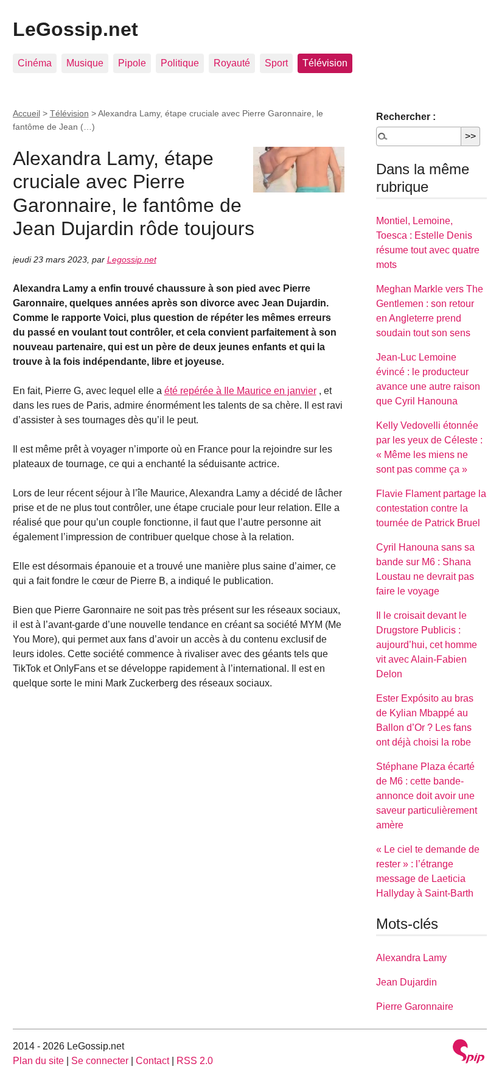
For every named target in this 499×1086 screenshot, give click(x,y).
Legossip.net (131, 259)
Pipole (132, 63)
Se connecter (99, 1061)
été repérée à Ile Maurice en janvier (240, 391)
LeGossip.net (75, 29)
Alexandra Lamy (411, 958)
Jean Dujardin (406, 982)
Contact (152, 1061)
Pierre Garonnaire (414, 1006)
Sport (276, 63)
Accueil (26, 113)
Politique (180, 63)
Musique (84, 63)
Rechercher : (406, 116)
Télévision (324, 63)
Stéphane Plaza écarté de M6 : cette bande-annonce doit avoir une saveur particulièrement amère (426, 795)
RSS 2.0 (194, 1061)
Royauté (232, 63)
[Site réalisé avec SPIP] (468, 1053)
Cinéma (35, 63)
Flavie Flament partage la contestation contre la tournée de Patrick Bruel (431, 508)
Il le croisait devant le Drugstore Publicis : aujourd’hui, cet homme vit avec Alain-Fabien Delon (426, 644)
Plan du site (38, 1061)
